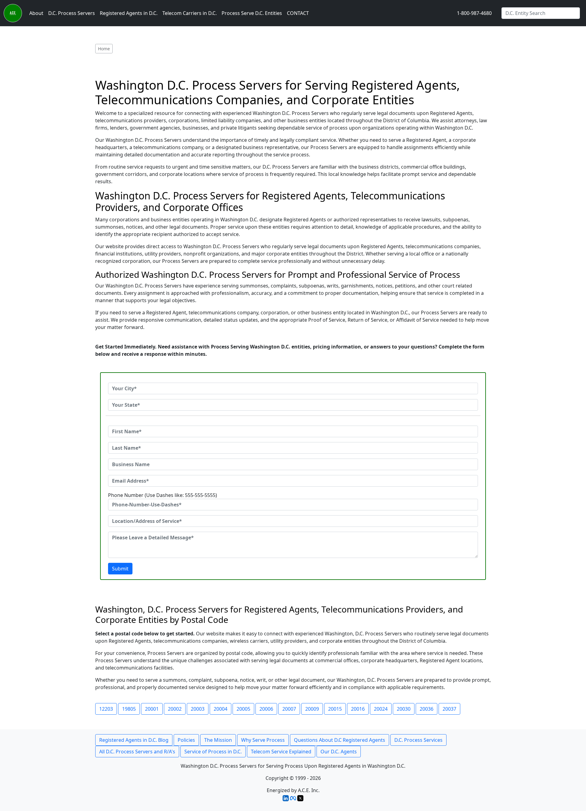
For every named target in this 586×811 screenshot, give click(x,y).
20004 (220, 709)
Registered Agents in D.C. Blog (133, 740)
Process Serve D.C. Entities (252, 13)
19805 (129, 709)
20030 (404, 709)
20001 (152, 709)
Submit (120, 568)
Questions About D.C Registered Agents (339, 740)
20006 (266, 709)
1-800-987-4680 (474, 13)
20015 (335, 709)
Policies (186, 740)
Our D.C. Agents (338, 751)
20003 (197, 709)
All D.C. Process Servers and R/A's (137, 751)
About (36, 13)
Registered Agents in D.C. (128, 13)
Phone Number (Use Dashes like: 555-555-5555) (162, 495)
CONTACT (298, 13)
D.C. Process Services (418, 740)
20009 (312, 709)
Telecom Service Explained (281, 751)
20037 (449, 709)
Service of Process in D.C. (213, 751)
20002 (175, 709)
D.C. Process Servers (71, 13)
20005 (243, 709)
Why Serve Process (263, 740)
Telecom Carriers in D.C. (189, 13)
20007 (289, 709)
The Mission (218, 740)
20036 (426, 709)
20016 (358, 709)
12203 (106, 709)
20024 (381, 709)
